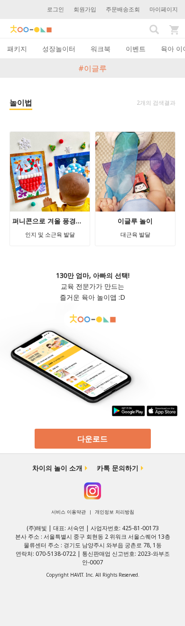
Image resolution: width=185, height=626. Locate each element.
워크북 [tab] (101, 48)
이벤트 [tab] (136, 48)
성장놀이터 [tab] (58, 48)
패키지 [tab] (17, 48)
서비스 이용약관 (68, 511)
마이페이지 (163, 9)
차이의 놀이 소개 (57, 467)
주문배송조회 (123, 9)
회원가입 (85, 9)
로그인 (55, 9)
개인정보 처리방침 (114, 511)
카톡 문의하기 (118, 467)
